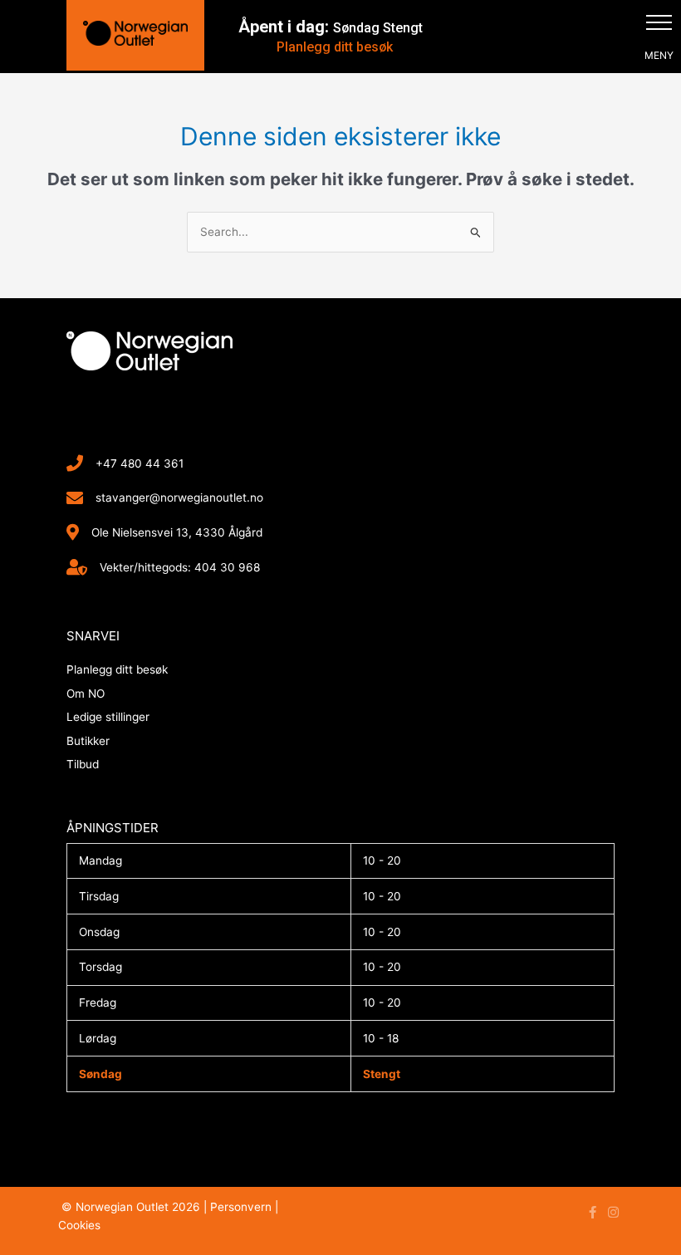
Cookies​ (79, 1225)
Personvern (241, 1206)
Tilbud (82, 764)
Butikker (88, 741)
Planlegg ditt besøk (335, 47)
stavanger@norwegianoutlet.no (179, 497)
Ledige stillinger (107, 716)
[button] (659, 22)
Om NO (85, 693)
